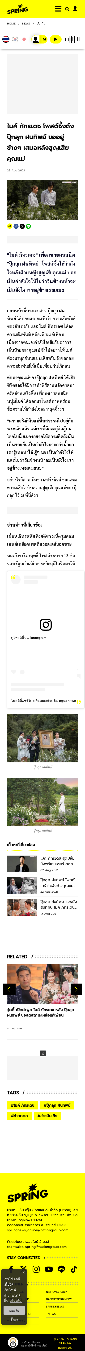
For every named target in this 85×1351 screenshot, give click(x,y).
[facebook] (16, 226)
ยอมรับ (14, 1310)
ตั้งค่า (14, 1320)
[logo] (17, 9)
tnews (51, 1314)
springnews (55, 1306)
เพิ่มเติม (16, 1300)
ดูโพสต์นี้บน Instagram (29, 637)
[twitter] (22, 226)
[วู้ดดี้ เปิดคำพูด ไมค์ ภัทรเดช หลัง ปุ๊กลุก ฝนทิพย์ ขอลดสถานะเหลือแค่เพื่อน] (42, 984)
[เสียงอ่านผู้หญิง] (39, 39)
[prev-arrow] (9, 989)
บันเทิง (41, 23)
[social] (36, 1269)
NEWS (26, 23)
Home (11, 23)
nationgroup (56, 1292)
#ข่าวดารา (19, 1116)
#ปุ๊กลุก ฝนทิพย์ (57, 1105)
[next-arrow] (76, 989)
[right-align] (66, 9)
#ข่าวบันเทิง (48, 1116)
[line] (28, 226)
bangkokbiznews (59, 1299)
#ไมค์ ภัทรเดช (22, 1105)
